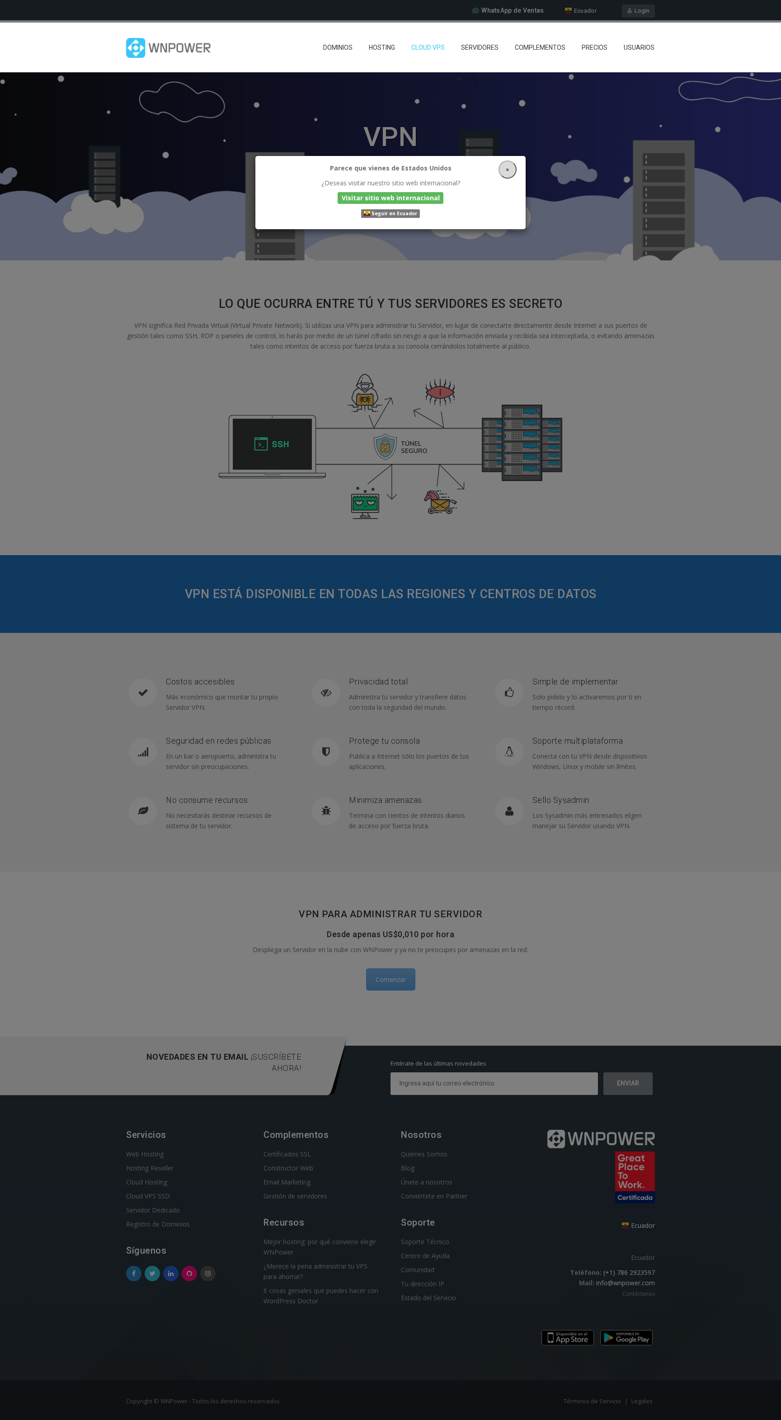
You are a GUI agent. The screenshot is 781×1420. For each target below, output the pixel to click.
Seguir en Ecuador (393, 213)
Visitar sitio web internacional (391, 197)
